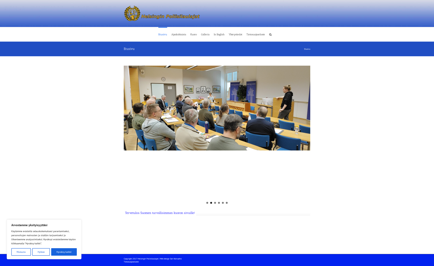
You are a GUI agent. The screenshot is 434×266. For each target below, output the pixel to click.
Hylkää (41, 251)
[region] (44, 239)
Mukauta (21, 251)
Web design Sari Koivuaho (171, 258)
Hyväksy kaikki (64, 251)
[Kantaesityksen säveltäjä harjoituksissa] (217, 108)
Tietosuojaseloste (131, 261)
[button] (270, 34)
